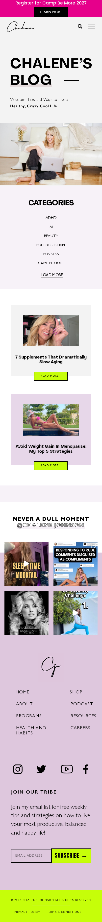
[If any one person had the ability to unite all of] (26, 613)
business (51, 254)
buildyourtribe (51, 245)
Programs (29, 716)
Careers (81, 728)
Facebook (85, 769)
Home (22, 692)
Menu (91, 28)
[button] (80, 26)
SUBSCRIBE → (71, 856)
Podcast (82, 704)
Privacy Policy (27, 912)
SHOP (76, 692)
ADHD (51, 218)
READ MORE (50, 376)
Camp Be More (51, 264)
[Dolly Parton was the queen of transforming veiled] (75, 564)
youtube (67, 769)
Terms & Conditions (63, 912)
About (24, 704)
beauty (51, 236)
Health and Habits (31, 731)
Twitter (41, 769)
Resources (84, 716)
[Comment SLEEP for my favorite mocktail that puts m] (26, 564)
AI (51, 227)
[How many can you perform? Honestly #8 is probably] (75, 613)
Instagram (18, 769)
